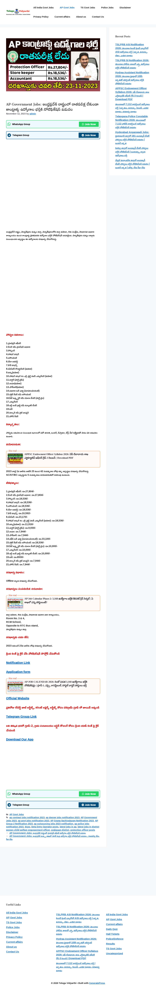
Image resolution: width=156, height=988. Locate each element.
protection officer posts (82, 830)
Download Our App (19, 739)
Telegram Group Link (21, 716)
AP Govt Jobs (67, 7)
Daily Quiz (112, 929)
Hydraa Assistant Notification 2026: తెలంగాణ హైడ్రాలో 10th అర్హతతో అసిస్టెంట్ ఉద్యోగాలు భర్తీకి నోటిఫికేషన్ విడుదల (132, 78)
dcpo (27, 827)
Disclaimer (125, 7)
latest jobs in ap (68, 827)
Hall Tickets (112, 934)
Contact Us (98, 16)
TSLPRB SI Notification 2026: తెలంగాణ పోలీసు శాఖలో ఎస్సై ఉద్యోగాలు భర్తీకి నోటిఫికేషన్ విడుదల (132, 64)
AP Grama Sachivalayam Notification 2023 (72, 821)
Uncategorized (114, 953)
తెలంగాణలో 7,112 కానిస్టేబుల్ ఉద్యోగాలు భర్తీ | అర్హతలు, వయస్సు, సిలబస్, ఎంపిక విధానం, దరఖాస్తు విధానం (132, 108)
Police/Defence (114, 939)
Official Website (17, 698)
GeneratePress (97, 983)
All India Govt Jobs (43, 7)
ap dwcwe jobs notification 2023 (63, 817)
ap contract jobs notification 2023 (27, 817)
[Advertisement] (53, 163)
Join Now (90, 124)
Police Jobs (107, 7)
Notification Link (18, 662)
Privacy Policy (40, 16)
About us (81, 16)
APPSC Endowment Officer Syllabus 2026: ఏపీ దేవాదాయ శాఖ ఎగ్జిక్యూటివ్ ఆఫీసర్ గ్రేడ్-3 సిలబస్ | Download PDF (132, 94)
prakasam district (60, 830)
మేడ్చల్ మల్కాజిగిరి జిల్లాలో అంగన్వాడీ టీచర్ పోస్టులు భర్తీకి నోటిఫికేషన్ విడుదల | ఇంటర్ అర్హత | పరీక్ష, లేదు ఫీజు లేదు (132, 164)
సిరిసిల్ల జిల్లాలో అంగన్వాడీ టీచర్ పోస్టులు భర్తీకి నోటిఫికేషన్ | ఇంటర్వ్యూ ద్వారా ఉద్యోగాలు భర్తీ (131, 152)
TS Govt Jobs (88, 7)
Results (110, 943)
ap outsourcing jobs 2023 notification (53, 824)
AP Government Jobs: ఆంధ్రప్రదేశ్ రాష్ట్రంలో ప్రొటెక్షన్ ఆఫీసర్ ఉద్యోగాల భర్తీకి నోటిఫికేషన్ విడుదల (47, 833)
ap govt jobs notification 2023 (33, 821)
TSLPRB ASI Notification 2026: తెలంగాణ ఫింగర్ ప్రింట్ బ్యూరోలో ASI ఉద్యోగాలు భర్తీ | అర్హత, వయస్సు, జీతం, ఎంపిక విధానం (131, 50)
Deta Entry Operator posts (44, 827)
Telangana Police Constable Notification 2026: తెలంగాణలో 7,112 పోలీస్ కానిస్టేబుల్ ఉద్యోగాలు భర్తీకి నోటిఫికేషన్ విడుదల (131, 122)
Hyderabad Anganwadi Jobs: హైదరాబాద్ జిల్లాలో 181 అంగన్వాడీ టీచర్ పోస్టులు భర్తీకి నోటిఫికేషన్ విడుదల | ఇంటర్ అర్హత (132, 137)
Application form (18, 672)
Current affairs (62, 16)
